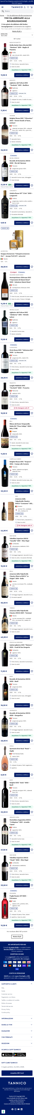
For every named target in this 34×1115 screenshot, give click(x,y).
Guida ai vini (7, 1025)
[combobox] (18, 11)
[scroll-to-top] (31, 1105)
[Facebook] (12, 1109)
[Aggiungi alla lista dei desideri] (32, 75)
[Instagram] (15, 1109)
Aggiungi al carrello (22, 75)
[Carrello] (31, 7)
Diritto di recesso (7, 1003)
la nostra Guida (14, 947)
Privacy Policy (6, 1009)
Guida (3, 991)
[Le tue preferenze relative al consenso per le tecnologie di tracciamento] (3, 1111)
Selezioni (5, 1043)
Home (2, 15)
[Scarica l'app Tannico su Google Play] (19, 1055)
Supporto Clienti (9, 984)
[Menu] (2, 7)
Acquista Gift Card (17, 1073)
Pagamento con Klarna (8, 997)
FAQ (3, 988)
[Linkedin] (21, 1109)
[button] (28, 7)
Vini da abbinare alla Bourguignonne (19, 15)
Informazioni (7, 1018)
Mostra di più (17, 936)
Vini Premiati (7, 1037)
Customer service (7, 994)
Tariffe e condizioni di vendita (10, 1000)
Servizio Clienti (8, 949)
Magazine (6, 1031)
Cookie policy (6, 1012)
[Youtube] (18, 1109)
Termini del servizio (7, 1006)
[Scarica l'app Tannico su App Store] (7, 1055)
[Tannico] (16, 7)
